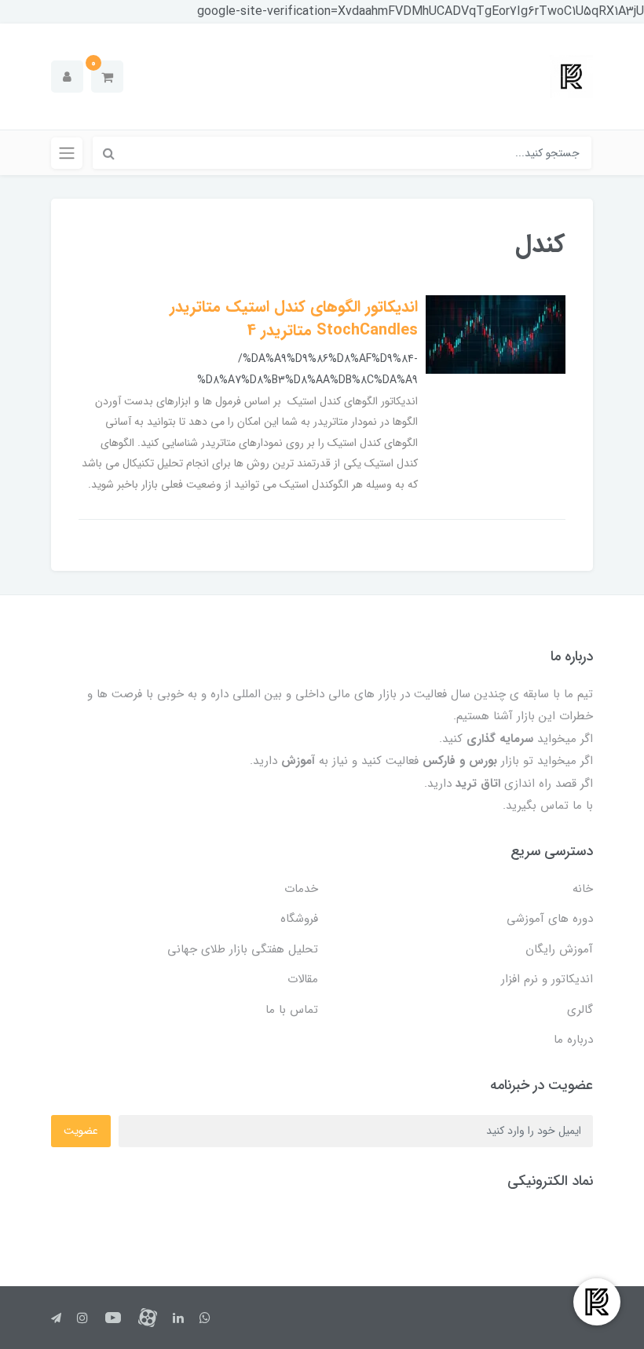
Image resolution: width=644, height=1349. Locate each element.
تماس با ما (291, 1009)
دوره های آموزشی (550, 918)
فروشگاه (299, 918)
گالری (580, 1009)
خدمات (301, 888)
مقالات (302, 979)
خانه (583, 888)
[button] (107, 76)
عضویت (81, 1130)
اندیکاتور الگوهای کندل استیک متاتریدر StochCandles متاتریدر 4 (294, 318)
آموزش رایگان (559, 949)
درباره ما (573, 1039)
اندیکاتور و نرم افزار (547, 979)
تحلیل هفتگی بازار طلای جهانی (242, 949)
